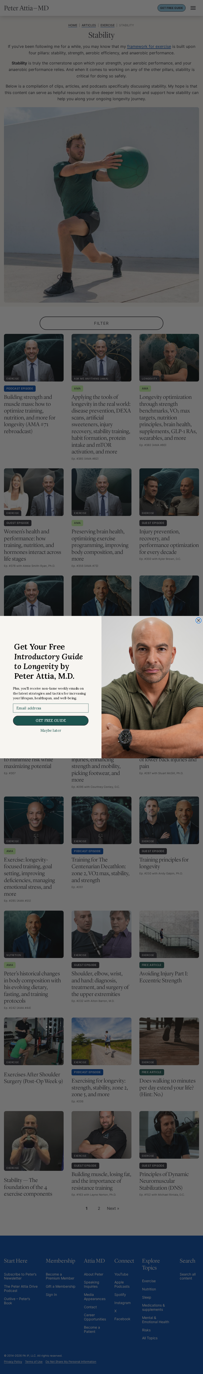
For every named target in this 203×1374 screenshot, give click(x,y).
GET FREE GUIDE (51, 720)
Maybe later (50, 731)
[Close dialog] (198, 620)
